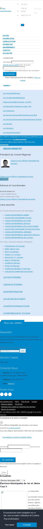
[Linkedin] (36, 11)
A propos (24, 4)
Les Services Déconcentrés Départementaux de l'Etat (22, 119)
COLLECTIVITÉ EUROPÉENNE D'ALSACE (18, 218)
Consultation (9, 41)
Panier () (6, 85)
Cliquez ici (11, 383)
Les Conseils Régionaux (11, 93)
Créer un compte (24, 9)
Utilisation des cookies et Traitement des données (18, 407)
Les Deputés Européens (11, 132)
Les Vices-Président (12, 277)
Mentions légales (7, 404)
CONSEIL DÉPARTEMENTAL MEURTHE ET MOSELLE (22, 235)
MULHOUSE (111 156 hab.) (14, 257)
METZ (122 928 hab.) (12, 252)
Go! (23, 351)
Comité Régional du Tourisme (16, 313)
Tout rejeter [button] (9, 525)
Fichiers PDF (8, 44)
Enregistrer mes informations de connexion (22, 70)
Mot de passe (25, 65)
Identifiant (7, 62)
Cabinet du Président (12, 284)
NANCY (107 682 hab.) (12, 260)
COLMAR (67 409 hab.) (12, 263)
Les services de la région (14, 298)
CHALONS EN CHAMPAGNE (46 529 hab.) (19, 271)
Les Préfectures (8, 111)
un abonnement (14, 428)
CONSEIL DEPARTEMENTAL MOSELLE (17, 223)
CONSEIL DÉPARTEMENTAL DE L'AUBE (18, 221)
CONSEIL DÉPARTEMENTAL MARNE (17, 215)
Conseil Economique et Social (16, 306)
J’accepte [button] (27, 525)
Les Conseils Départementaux (14, 98)
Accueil (6, 35)
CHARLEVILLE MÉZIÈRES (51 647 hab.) (18, 269)
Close (4, 472)
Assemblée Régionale (13, 291)
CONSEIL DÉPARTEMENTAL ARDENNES (18, 232)
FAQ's (17, 401)
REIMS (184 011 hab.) (12, 249)
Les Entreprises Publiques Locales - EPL (17, 106)
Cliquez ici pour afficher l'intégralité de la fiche (16, 177)
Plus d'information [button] (11, 519)
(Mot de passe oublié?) (11, 65)
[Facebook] (36, 7)
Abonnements (9, 47)
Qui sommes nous (6, 401)
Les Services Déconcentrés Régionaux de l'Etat (20, 115)
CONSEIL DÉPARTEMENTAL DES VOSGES (19, 238)
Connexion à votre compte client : (17, 437)
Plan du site (25, 401)
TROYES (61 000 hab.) (12, 266)
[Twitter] (40, 7)
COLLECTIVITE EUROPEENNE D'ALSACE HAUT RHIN (22, 229)
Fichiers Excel (8, 38)
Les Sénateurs (8, 128)
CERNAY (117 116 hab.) (13, 254)
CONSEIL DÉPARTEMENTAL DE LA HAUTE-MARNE (21, 226)
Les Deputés (7, 124)
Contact (6, 50)
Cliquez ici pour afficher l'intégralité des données (17, 199)
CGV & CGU (19, 404)
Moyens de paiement (8, 409)
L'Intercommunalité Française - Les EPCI (17, 102)
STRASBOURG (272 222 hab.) (15, 246)
